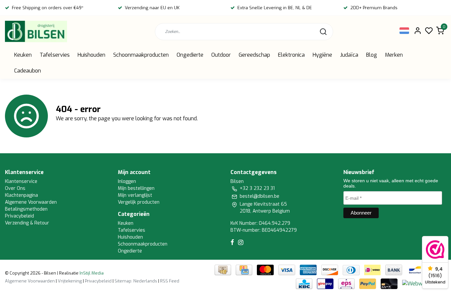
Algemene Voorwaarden (31, 202)
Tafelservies (55, 54)
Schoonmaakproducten (141, 54)
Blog (371, 54)
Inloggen (127, 181)
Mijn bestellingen (136, 188)
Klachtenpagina (21, 195)
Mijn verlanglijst (135, 195)
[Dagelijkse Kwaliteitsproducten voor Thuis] (36, 31)
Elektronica (291, 54)
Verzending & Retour (27, 223)
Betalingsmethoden (26, 209)
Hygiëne (322, 54)
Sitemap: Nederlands (136, 281)
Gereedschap (254, 54)
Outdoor (221, 54)
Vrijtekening (70, 281)
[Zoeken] (323, 31)
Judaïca (349, 54)
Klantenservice (21, 181)
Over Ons (15, 188)
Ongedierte (190, 54)
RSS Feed (169, 281)
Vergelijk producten (138, 202)
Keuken (23, 54)
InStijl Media (91, 273)
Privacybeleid (19, 216)
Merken (394, 54)
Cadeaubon (27, 70)
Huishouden (91, 54)
